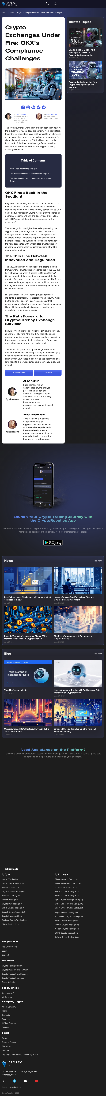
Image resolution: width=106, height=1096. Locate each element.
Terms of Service (9, 1042)
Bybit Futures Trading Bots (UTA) (69, 904)
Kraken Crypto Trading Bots (67, 896)
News (12, 13)
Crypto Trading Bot (10, 879)
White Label (7, 997)
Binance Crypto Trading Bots (67, 879)
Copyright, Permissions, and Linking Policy (20, 1054)
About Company (9, 1007)
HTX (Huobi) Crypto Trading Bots (69, 916)
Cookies (5, 1050)
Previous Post (19, 372)
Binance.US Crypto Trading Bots (68, 883)
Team (4, 1011)
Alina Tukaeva (50, 114)
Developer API (8, 993)
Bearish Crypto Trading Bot (13, 912)
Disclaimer (6, 1046)
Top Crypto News (9, 947)
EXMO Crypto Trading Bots (66, 933)
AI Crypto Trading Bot (11, 887)
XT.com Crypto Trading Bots (67, 929)
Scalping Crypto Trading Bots (14, 920)
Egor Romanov (20, 114)
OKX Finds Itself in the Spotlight (23, 169)
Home (4, 13)
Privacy (5, 1038)
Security (5, 1027)
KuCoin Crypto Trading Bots (67, 891)
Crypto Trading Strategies (13, 978)
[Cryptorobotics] (11, 4)
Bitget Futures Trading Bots (66, 912)
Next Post (48, 372)
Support (5, 955)
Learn (4, 951)
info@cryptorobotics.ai (11, 1087)
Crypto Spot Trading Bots (13, 883)
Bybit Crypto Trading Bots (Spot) (69, 900)
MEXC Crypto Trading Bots (66, 920)
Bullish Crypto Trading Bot (13, 908)
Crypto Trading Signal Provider (15, 974)
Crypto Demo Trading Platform (15, 970)
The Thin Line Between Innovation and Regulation (31, 173)
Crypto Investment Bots (12, 916)
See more (98, 561)
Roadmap (6, 1019)
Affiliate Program (9, 1023)
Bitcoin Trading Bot (10, 900)
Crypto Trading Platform (12, 966)
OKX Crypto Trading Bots (66, 887)
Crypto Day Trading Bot (12, 904)
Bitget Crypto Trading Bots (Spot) (69, 908)
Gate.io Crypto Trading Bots (67, 937)
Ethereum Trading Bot (11, 896)
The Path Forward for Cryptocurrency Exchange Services (30, 179)
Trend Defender (8, 982)
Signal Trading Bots (10, 924)
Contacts (6, 1015)
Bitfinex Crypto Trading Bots (67, 925)
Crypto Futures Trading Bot (13, 891)
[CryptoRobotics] (13, 1064)
